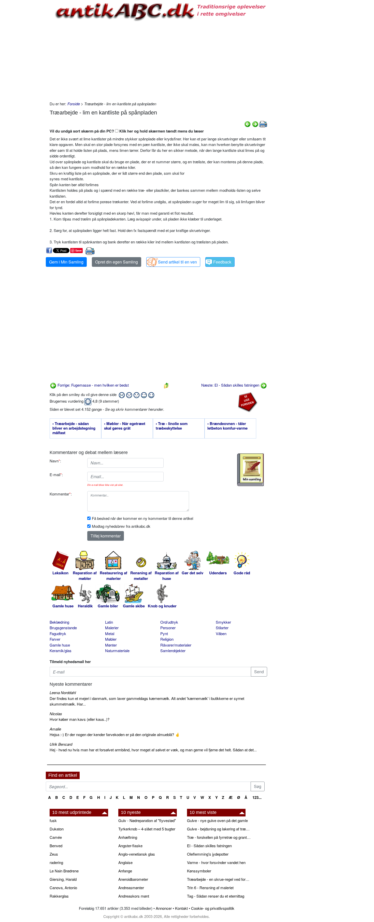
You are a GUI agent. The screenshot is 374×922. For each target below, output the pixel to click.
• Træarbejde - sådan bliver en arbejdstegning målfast (73, 428)
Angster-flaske (130, 845)
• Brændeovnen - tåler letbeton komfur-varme (227, 426)
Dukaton (57, 828)
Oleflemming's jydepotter (207, 854)
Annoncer (164, 908)
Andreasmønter (131, 887)
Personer (168, 627)
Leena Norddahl (63, 692)
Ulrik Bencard (61, 744)
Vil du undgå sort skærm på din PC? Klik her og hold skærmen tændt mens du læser (127, 131)
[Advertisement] (24, 77)
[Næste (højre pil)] (255, 123)
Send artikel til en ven (177, 262)
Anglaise (125, 862)
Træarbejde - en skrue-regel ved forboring (219, 879)
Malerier (112, 627)
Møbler (111, 639)
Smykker (223, 622)
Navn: (55, 460)
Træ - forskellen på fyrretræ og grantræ (219, 837)
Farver (55, 639)
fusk (53, 820)
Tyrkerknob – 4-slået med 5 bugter (146, 828)
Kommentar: (61, 493)
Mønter (111, 645)
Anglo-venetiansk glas (136, 854)
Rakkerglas (59, 896)
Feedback (222, 262)
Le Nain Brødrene (64, 870)
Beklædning (59, 622)
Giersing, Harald (63, 879)
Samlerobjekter (172, 650)
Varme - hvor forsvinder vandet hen (216, 862)
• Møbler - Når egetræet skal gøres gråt (124, 426)
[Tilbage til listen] (166, 385)
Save (78, 250)
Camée (56, 837)
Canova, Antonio (63, 887)
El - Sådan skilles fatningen (209, 845)
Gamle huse (60, 645)
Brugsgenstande (63, 627)
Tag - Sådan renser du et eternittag (215, 896)
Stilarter (222, 627)
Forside (73, 103)
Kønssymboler (199, 870)
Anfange (125, 870)
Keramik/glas (60, 650)
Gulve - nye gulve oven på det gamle (217, 820)
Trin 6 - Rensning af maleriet (210, 887)
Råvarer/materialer (175, 645)
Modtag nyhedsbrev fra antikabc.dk (121, 526)
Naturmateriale (117, 650)
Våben (221, 633)
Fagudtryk (58, 633)
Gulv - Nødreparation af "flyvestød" (147, 820)
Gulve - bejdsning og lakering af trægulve (219, 828)
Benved (56, 845)
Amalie (55, 728)
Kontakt (181, 908)
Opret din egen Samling (116, 262)
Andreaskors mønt (133, 896)
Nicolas (56, 713)
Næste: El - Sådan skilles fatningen (230, 385)
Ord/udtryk (169, 622)
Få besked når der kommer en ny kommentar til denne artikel (142, 518)
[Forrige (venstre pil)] (247, 123)
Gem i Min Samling (66, 262)
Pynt (164, 633)
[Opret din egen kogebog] (250, 469)
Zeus (54, 854)
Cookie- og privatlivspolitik (212, 908)
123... (257, 797)
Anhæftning (127, 837)
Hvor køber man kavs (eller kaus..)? (79, 719)
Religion (167, 639)
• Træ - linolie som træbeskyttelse (172, 426)
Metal (109, 633)
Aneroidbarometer (133, 879)
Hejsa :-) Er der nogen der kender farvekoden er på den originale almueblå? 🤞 (115, 734)
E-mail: (56, 474)
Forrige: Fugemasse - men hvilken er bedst (92, 385)
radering (56, 862)
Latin (109, 622)
